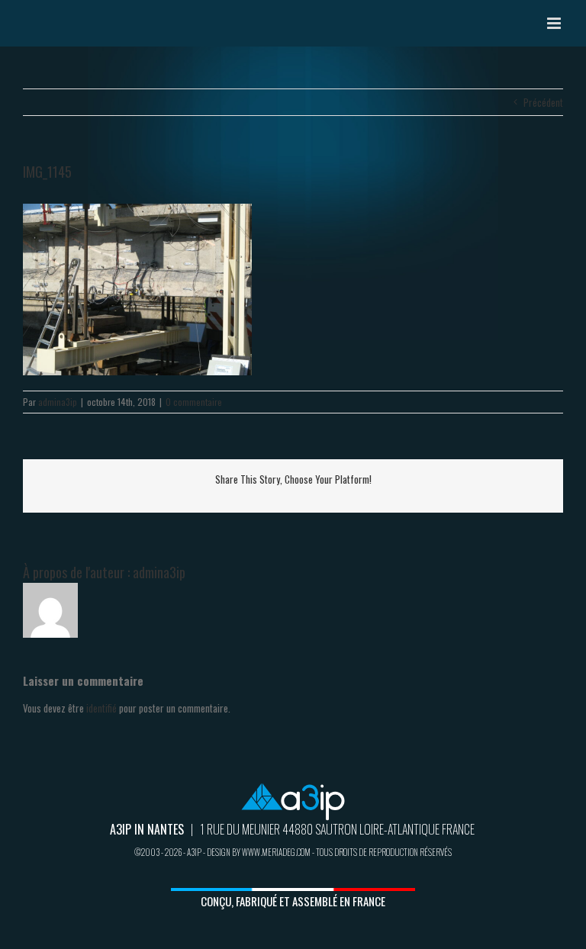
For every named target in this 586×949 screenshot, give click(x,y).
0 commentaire (194, 401)
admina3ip (57, 401)
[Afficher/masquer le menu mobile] (555, 23)
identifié (101, 708)
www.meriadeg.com (276, 852)
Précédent (543, 102)
